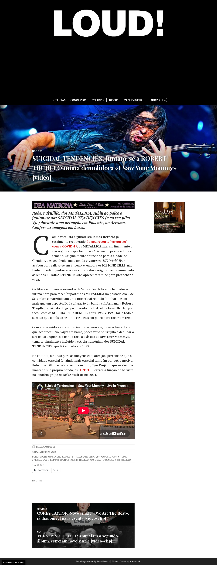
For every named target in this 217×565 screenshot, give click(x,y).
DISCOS (113, 100)
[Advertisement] (108, 68)
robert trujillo (79, 460)
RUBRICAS (153, 100)
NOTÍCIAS (58, 100)
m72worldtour (108, 456)
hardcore (55, 456)
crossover (40, 456)
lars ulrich (89, 456)
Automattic (135, 561)
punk (64, 460)
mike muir (53, 460)
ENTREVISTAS (132, 100)
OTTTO (84, 370)
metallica (39, 460)
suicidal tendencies (102, 460)
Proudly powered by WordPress (92, 561)
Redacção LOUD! (45, 447)
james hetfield (71, 456)
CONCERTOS (78, 100)
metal (123, 456)
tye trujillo (124, 460)
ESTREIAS (97, 100)
